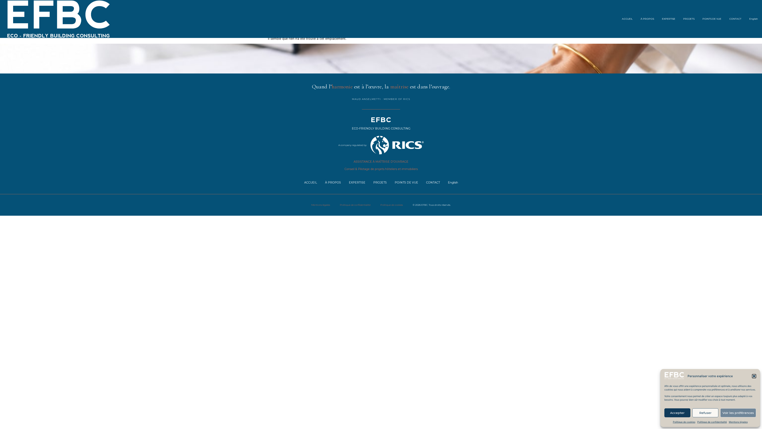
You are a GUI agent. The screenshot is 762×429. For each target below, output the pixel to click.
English (753, 18)
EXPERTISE (668, 18)
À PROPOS (647, 18)
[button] (754, 376)
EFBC (381, 120)
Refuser (705, 413)
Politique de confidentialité (712, 421)
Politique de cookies (684, 421)
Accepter (677, 413)
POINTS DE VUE (711, 18)
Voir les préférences (738, 413)
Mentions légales (738, 421)
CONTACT (735, 18)
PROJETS (689, 18)
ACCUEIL (627, 18)
